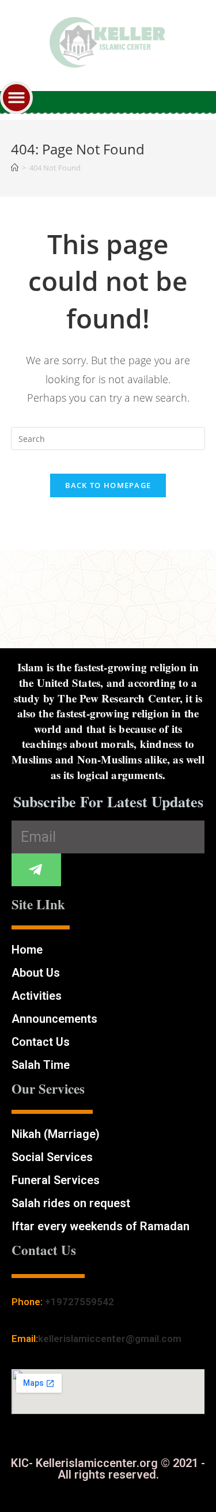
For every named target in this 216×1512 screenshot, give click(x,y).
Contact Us (41, 1042)
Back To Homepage (108, 485)
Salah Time (41, 1065)
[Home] (14, 167)
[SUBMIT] (36, 869)
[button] (16, 97)
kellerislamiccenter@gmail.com (109, 1338)
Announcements (54, 1019)
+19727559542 (79, 1301)
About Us (36, 973)
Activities (37, 996)
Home (27, 950)
